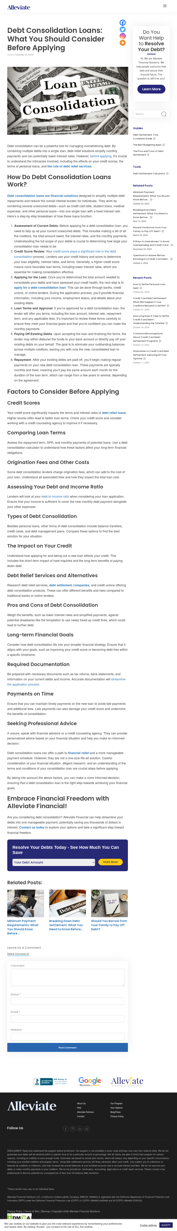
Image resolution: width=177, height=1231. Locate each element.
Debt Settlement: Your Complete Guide (145, 136)
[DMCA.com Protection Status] (19, 1217)
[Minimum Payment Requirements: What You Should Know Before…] (25, 903)
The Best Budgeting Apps (147, 144)
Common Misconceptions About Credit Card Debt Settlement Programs (148, 337)
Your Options (116, 1107)
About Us (81, 1103)
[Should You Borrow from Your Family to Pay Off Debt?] (109, 903)
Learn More (151, 89)
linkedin (80, 1129)
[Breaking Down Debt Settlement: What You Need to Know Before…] (67, 903)
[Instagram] (123, 36)
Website (16, 1030)
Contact (80, 1116)
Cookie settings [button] (148, 1225)
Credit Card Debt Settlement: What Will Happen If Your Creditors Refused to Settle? (150, 302)
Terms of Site (31, 1211)
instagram (73, 1129)
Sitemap (45, 1211)
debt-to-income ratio (55, 496)
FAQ (79, 1107)
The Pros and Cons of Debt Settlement (148, 153)
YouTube (87, 1129)
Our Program (116, 1103)
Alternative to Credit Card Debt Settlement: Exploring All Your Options (151, 354)
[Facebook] (123, 23)
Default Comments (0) (18, 953)
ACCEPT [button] (166, 1225)
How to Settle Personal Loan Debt (149, 286)
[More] (123, 43)
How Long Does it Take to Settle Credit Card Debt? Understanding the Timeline (151, 319)
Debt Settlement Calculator (149, 173)
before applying (100, 156)
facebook (66, 1129)
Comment (18, 965)
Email (15, 1012)
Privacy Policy (117, 1116)
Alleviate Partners (85, 1111)
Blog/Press (115, 1111)
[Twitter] (123, 29)
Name (16, 994)
